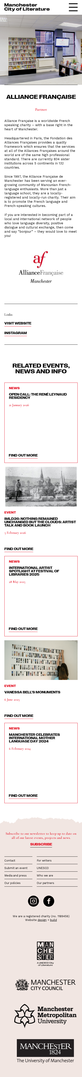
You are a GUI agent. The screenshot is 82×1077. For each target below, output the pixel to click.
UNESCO (43, 868)
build (53, 920)
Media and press (15, 875)
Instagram (15, 333)
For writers (44, 860)
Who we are (45, 875)
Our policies (12, 883)
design (42, 920)
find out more (23, 455)
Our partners (45, 883)
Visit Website (17, 323)
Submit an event (16, 868)
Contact (9, 860)
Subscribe (41, 844)
